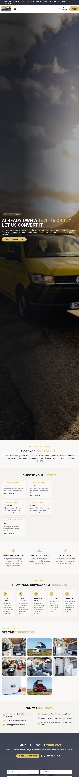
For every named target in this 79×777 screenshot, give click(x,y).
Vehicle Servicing (42, 1)
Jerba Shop (9, 3)
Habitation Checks (10, 1)
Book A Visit (66, 1)
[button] (15, 8)
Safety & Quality (26, 1)
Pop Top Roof (55, 1)
